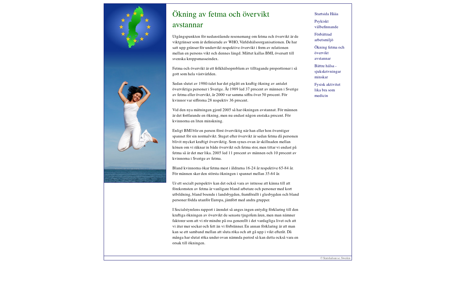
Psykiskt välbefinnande (326, 23)
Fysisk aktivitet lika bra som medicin (327, 89)
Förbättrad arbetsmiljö (323, 36)
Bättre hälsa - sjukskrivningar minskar (327, 71)
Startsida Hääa (326, 13)
